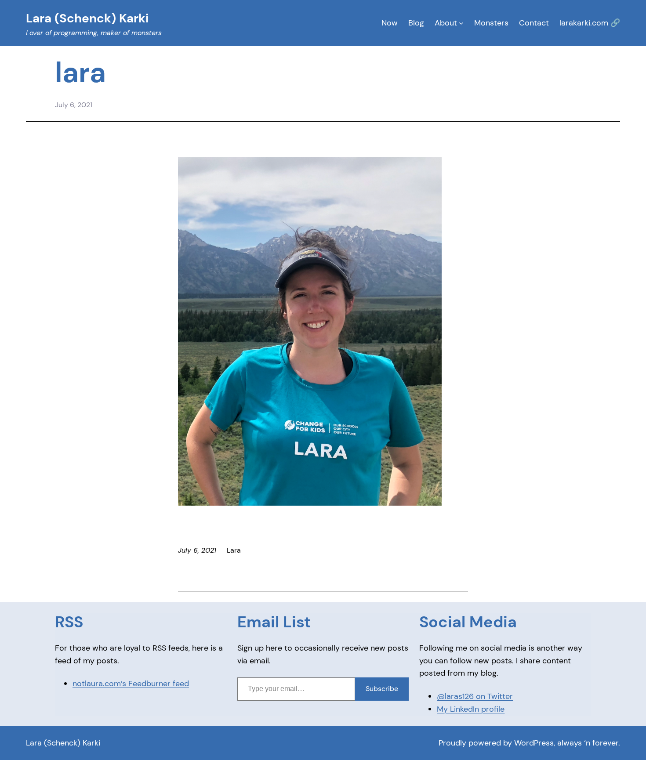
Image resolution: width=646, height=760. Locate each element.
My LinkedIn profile (470, 709)
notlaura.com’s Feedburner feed (131, 683)
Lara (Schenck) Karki (63, 743)
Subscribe (382, 688)
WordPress (534, 743)
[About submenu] (461, 23)
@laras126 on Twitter (475, 696)
